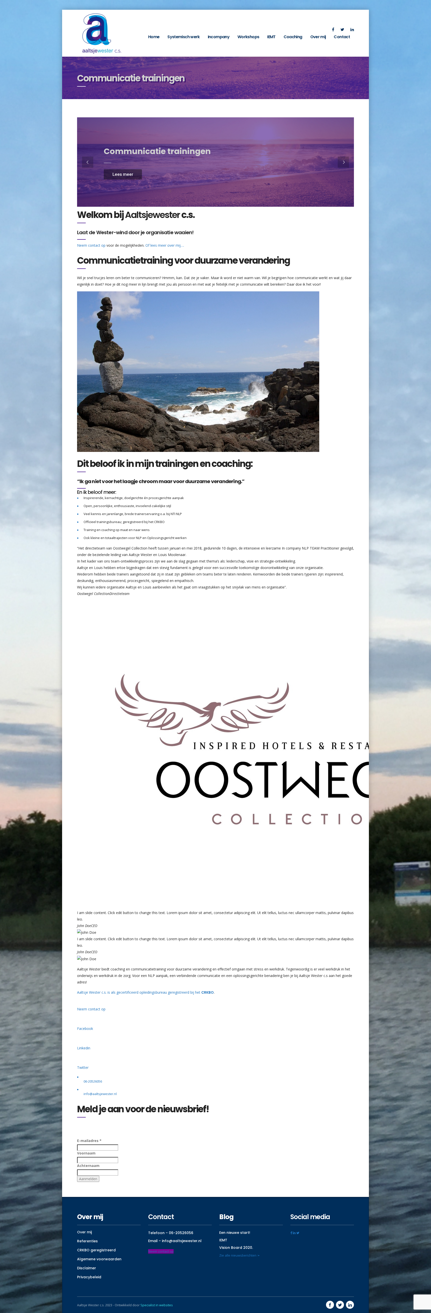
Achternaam (88, 1165)
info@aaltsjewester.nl (100, 1094)
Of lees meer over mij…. (164, 245)
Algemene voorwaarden (99, 1259)
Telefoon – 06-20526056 (170, 1232)
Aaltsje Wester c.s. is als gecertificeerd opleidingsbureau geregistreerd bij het (145, 992)
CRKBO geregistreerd (96, 1250)
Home (153, 37)
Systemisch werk (183, 37)
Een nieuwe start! (234, 1232)
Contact (342, 37)
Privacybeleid (89, 1277)
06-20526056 (93, 1081)
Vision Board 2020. (236, 1247)
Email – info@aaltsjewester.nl (175, 1240)
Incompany (218, 37)
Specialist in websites (156, 1305)
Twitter (83, 1067)
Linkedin (83, 1048)
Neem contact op (91, 245)
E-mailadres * (89, 1140)
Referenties (87, 1241)
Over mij (318, 37)
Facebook (85, 1028)
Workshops (248, 37)
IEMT (271, 37)
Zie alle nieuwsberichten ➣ (239, 1255)
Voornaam (86, 1153)
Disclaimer (86, 1268)
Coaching (293, 37)
